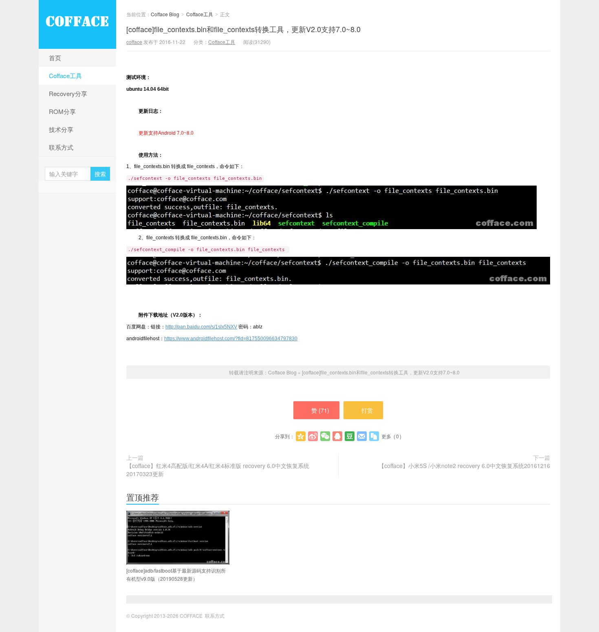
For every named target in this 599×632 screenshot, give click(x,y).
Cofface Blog (77, 24)
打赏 (367, 410)
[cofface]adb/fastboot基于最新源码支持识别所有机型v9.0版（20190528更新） (176, 574)
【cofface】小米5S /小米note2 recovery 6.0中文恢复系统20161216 (464, 465)
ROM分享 (62, 111)
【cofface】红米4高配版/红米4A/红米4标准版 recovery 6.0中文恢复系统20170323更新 (217, 469)
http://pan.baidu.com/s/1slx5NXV (201, 327)
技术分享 (61, 129)
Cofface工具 (65, 75)
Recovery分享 (68, 93)
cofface (134, 41)
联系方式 (61, 147)
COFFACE (191, 615)
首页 (55, 57)
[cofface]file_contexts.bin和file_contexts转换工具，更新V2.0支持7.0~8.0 (243, 29)
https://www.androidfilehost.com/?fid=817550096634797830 (230, 338)
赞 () (320, 410)
